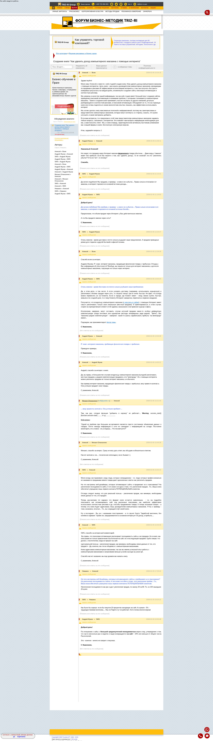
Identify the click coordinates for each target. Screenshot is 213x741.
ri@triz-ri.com (142, 4)
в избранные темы (125, 67)
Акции (153, 8)
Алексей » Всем (60, 151)
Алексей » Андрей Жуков (64, 172)
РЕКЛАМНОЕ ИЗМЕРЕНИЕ (131, 11)
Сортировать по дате (69, 121)
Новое (59, 8)
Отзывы (124, 8)
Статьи (67, 8)
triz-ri (130, 4)
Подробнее (21, 737)
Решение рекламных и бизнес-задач (83, 53)
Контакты (144, 8)
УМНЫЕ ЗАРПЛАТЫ (59, 11)
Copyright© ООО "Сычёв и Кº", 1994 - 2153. (65, 737)
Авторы (82, 8)
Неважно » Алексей (62, 188)
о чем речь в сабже (131, 302)
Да (14, 737)
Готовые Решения (102, 8)
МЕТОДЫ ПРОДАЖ (112, 11)
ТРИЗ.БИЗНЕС (74, 11)
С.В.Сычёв (74, 739)
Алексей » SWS (60, 186)
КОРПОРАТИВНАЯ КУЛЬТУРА (92, 11)
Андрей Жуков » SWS (62, 159)
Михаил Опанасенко (89, 401)
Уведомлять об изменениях (81, 67)
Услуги (90, 8)
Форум (74, 8)
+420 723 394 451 (102, 4)
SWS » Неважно (60, 191)
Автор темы (111, 322)
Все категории (61, 53)
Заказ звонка (85, 4)
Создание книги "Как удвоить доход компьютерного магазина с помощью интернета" (64, 127)
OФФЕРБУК (147, 11)
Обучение (115, 8)
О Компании (134, 8)
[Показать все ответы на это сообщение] (94, 135)
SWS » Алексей (60, 183)
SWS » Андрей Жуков (62, 156)
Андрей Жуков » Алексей (64, 154)
